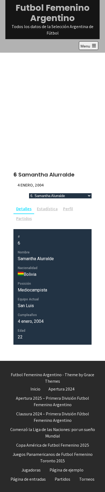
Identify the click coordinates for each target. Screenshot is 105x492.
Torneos (86, 479)
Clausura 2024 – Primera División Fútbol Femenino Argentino (52, 417)
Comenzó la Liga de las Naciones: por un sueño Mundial (52, 433)
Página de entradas (28, 479)
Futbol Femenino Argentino (53, 13)
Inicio (35, 389)
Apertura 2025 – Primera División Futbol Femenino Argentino (52, 401)
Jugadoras (31, 470)
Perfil (68, 209)
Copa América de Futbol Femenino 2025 (52, 445)
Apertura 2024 (61, 389)
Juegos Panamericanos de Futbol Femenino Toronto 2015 (53, 458)
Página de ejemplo (66, 470)
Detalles (24, 209)
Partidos (24, 218)
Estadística (47, 209)
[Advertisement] (52, 108)
